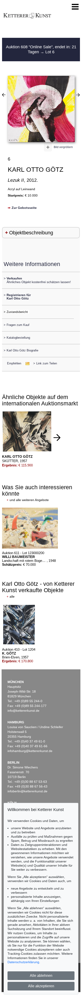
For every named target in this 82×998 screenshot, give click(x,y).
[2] (3, 95)
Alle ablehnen (41, 976)
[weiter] (57, 437)
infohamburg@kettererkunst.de (30, 751)
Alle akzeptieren (41, 986)
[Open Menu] (75, 7)
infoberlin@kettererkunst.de (27, 791)
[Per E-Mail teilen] (26, 363)
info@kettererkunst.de (23, 710)
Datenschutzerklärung (23, 962)
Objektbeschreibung (31, 232)
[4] (78, 95)
